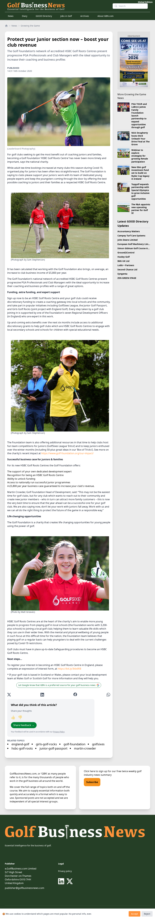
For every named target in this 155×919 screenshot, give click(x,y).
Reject (147, 913)
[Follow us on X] (69, 881)
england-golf (20, 744)
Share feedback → (23, 725)
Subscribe (92, 782)
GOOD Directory (44, 16)
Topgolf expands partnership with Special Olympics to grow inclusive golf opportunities (140, 191)
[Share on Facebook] (75, 695)
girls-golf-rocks (46, 744)
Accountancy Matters (128, 231)
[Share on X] (9, 695)
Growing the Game (30, 25)
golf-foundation (74, 744)
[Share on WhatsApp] (108, 695)
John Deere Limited (127, 239)
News (10, 16)
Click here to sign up (95, 771)
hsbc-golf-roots (22, 748)
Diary (24, 16)
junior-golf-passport (53, 748)
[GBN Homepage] (57, 6)
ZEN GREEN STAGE (126, 278)
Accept (134, 913)
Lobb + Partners (125, 265)
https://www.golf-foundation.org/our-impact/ (67, 453)
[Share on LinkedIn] (42, 695)
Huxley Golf (123, 256)
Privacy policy (65, 871)
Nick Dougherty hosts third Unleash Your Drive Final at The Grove (140, 138)
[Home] (6, 25)
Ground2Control (125, 252)
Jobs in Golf (66, 16)
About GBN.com (105, 16)
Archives (84, 16)
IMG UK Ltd (123, 261)
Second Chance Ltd (127, 269)
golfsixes (98, 744)
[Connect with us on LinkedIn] (61, 881)
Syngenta (122, 273)
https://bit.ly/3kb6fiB (69, 668)
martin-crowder (85, 748)
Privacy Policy (58, 731)
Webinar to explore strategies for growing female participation (139, 156)
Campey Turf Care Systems (131, 235)
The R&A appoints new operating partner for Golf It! (140, 209)
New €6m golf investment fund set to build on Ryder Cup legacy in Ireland (140, 173)
